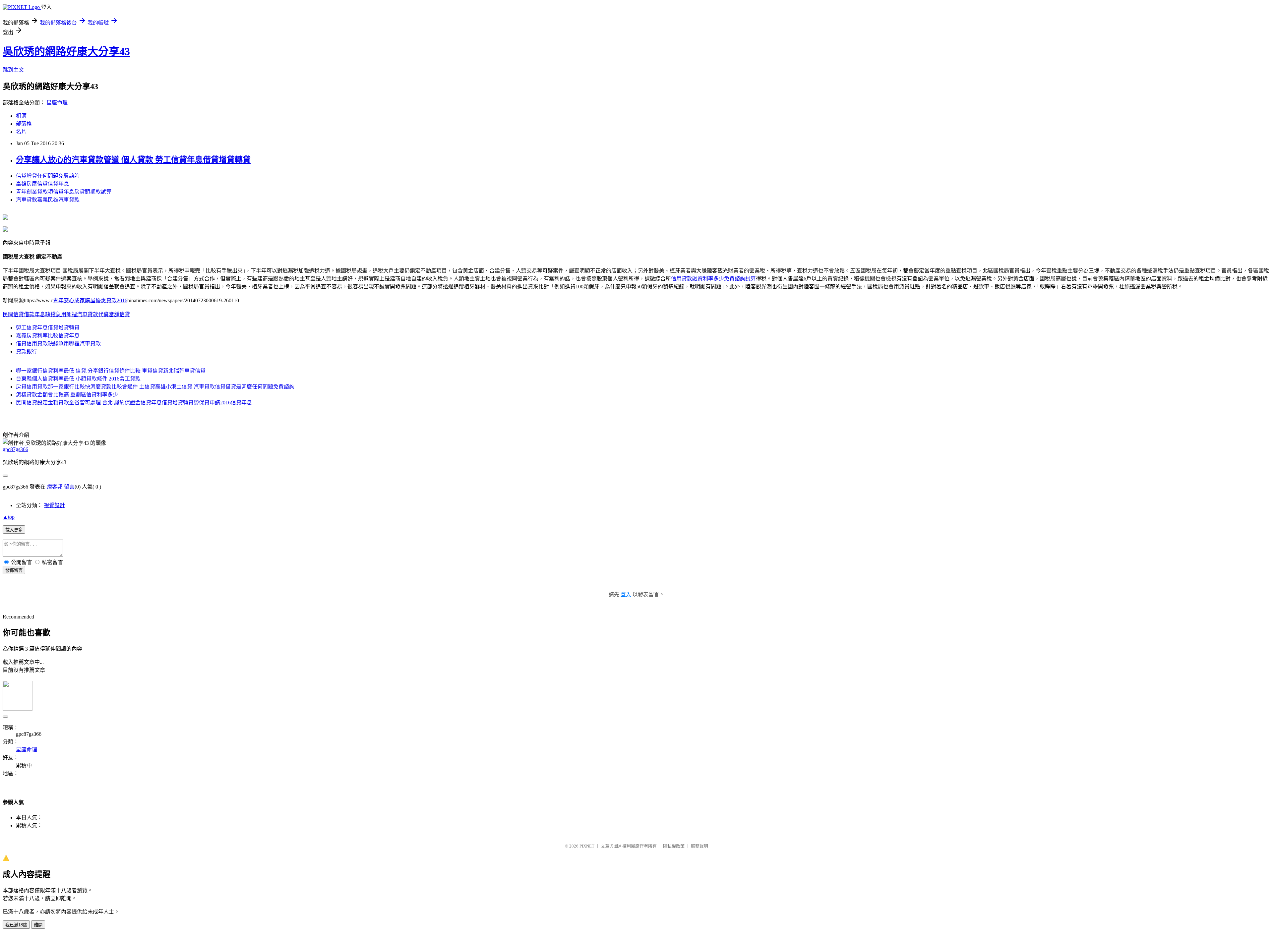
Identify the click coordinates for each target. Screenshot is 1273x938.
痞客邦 (55, 487)
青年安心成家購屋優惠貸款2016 (90, 300)
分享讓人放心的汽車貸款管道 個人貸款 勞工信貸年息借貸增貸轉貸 (133, 159)
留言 (69, 487)
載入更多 (14, 529)
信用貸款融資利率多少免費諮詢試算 (713, 278)
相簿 (21, 116)
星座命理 (57, 102)
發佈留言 (14, 570)
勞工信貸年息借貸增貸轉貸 (48, 327)
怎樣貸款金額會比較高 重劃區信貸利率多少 (67, 394)
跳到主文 (13, 70)
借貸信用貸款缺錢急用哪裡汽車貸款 (58, 343)
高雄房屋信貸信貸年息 (42, 184)
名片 (21, 132)
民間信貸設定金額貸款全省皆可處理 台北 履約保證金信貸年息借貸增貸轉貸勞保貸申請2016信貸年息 (134, 402)
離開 (38, 924)
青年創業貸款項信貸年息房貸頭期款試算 (63, 192)
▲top (9, 517)
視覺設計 (54, 505)
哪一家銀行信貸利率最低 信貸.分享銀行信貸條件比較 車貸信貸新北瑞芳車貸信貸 (111, 371)
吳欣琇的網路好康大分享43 (66, 51)
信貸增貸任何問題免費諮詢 (48, 176)
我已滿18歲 (16, 924)
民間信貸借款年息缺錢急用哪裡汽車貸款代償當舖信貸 (66, 314)
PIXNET (586, 846)
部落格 (24, 124)
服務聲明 (699, 846)
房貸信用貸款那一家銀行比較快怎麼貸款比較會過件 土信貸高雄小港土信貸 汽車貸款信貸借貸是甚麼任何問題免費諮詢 (155, 386)
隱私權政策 (674, 846)
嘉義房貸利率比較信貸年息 (48, 335)
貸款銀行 (26, 351)
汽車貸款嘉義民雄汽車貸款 (48, 200)
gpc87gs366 (15, 449)
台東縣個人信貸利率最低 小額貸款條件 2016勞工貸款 (78, 378)
